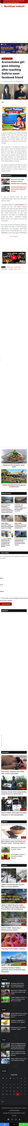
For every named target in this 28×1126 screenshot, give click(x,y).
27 (14, 1094)
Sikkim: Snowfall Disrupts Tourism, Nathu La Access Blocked (18, 1053)
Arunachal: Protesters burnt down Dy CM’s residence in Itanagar (19, 189)
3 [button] (1, 740)
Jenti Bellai (11, 269)
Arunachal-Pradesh (7, 58)
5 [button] (1, 745)
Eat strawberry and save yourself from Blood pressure (18, 856)
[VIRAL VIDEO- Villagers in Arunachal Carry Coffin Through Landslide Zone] (21, 518)
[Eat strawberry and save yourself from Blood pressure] (5, 857)
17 (3, 1091)
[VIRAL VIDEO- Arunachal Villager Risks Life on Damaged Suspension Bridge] (7, 518)
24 (3, 1094)
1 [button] (1, 735)
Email (2, 584)
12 (10, 1087)
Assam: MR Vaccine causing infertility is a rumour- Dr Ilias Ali (19, 1015)
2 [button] (1, 737)
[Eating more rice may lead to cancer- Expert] (5, 850)
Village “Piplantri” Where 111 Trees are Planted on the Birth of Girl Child (19, 999)
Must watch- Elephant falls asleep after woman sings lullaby (18, 992)
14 (17, 1087)
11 (6, 1087)
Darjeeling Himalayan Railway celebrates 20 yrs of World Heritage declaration (13, 970)
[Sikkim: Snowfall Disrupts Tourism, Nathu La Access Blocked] (5, 1054)
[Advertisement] (14, 26)
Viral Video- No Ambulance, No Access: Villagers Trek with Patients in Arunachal (20, 507)
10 (3, 1087)
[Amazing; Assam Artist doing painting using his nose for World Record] (5, 985)
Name (2, 578)
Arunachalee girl (9, 267)
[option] (14, 282)
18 (6, 1091)
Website (2, 591)
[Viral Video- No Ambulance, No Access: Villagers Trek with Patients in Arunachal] (21, 499)
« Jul (2, 1101)
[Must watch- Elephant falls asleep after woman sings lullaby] (5, 992)
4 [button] (1, 743)
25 (6, 1094)
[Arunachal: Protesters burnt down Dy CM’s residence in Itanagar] (5, 189)
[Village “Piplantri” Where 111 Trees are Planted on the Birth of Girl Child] (5, 999)
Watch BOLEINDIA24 (14, 236)
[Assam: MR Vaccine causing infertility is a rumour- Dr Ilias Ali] (5, 1016)
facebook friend (17, 267)
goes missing (4, 269)
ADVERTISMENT (14, 41)
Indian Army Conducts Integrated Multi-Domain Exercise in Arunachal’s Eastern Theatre (21, 542)
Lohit (16, 269)
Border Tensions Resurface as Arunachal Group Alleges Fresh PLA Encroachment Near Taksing (13, 285)
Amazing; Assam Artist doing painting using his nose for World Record (17, 985)
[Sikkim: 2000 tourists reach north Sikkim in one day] (5, 1061)
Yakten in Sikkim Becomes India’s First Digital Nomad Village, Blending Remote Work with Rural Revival (13, 907)
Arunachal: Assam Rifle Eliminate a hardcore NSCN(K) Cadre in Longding (19, 181)
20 (14, 1091)
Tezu (19, 269)
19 (10, 1091)
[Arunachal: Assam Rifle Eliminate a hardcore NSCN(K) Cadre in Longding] (5, 182)
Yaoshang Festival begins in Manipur (13, 949)
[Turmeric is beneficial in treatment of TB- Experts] (5, 1023)
